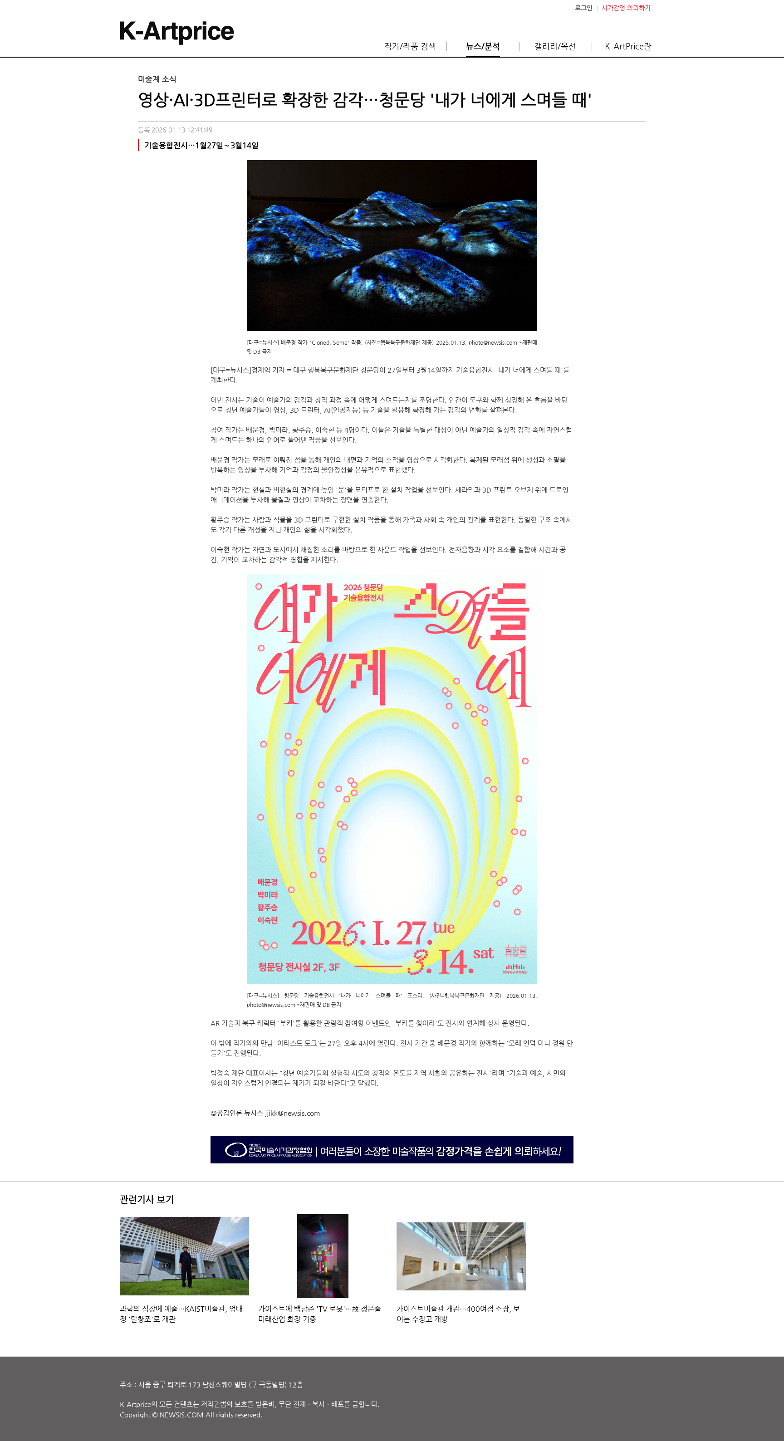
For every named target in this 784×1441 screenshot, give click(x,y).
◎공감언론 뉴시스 (237, 1113)
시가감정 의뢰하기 (626, 8)
